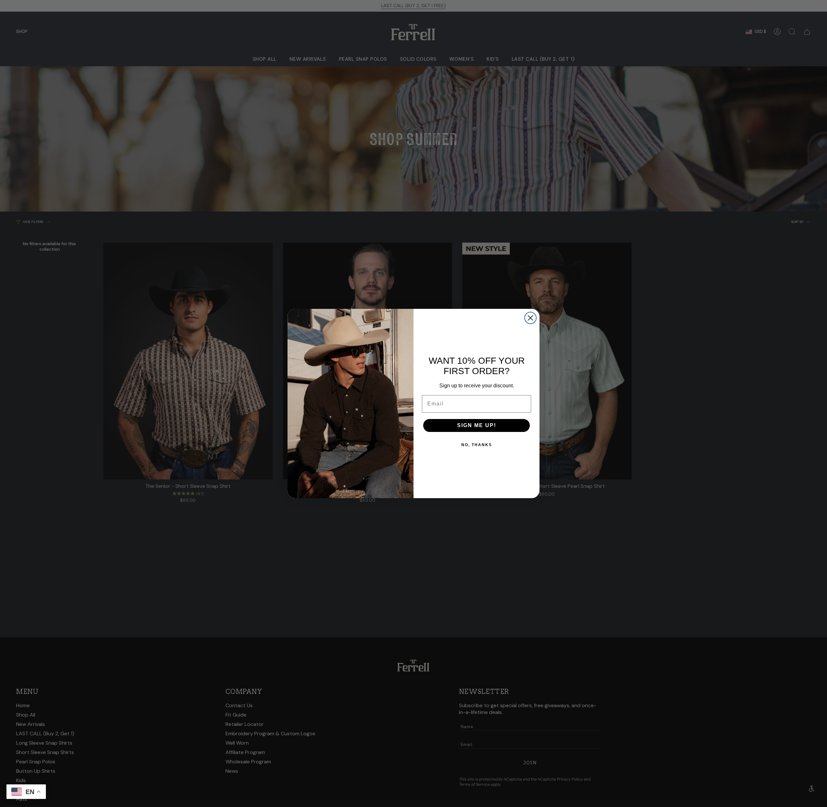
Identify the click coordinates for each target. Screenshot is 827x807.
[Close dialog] (530, 318)
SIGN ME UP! (476, 425)
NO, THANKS (476, 445)
